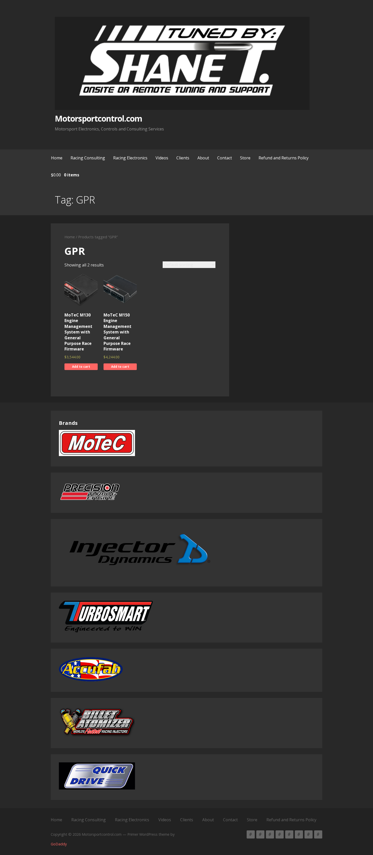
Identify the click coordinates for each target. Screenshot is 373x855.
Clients (182, 158)
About (203, 158)
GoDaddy (59, 844)
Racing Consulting (88, 158)
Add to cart (81, 366)
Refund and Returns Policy (284, 158)
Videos (162, 158)
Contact (224, 158)
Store (245, 158)
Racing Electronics (130, 158)
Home (56, 158)
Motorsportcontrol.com (98, 118)
